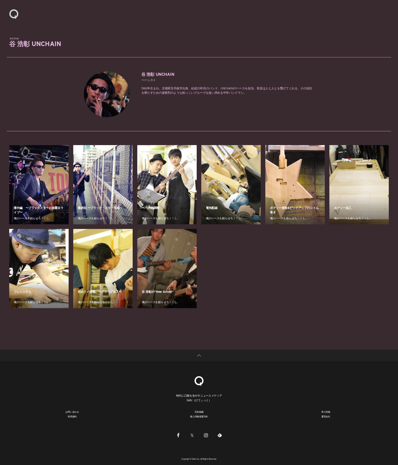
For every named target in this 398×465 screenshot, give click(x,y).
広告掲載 (199, 411)
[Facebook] (178, 435)
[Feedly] (220, 435)
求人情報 (325, 411)
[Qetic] (14, 14)
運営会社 (325, 416)
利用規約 (72, 416)
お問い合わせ (72, 411)
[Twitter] (192, 435)
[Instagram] (206, 435)
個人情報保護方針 (199, 416)
